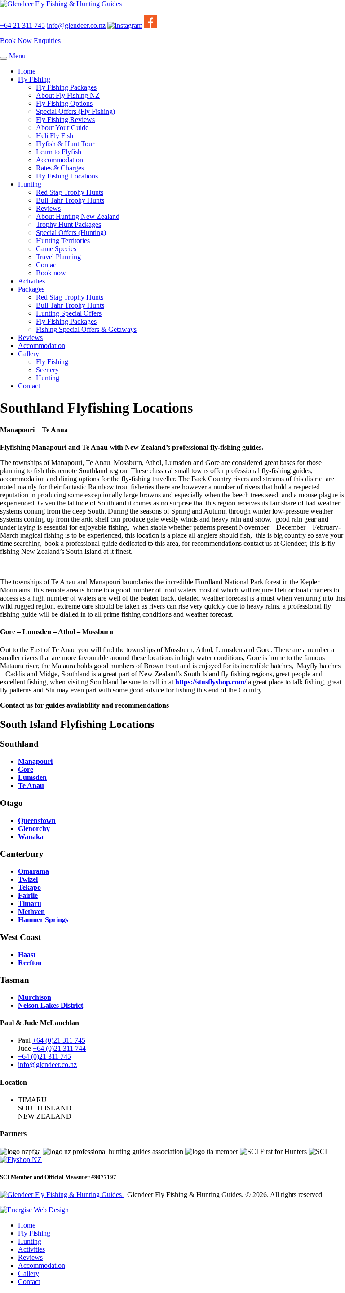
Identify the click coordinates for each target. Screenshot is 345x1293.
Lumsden (32, 777)
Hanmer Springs (43, 919)
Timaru (29, 903)
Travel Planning (58, 257)
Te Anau (31, 785)
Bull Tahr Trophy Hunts (70, 200)
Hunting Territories (63, 240)
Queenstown (37, 820)
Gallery (28, 353)
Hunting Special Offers (69, 313)
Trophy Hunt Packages (68, 224)
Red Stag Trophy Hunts (69, 192)
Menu (17, 56)
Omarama (33, 871)
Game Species (56, 249)
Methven (31, 911)
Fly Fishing (34, 79)
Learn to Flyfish (58, 152)
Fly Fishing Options (64, 103)
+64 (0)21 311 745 (58, 1040)
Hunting (29, 184)
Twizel (28, 879)
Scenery (47, 370)
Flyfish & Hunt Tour (65, 144)
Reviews (48, 208)
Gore (25, 769)
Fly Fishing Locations (67, 176)
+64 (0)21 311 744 (59, 1048)
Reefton (30, 962)
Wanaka (31, 836)
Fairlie (28, 895)
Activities (31, 281)
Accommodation (59, 160)
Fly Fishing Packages (66, 87)
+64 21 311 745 (22, 25)
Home (26, 71)
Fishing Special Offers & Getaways (86, 329)
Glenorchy (34, 828)
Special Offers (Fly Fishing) (75, 111)
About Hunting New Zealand (77, 216)
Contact (47, 265)
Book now (51, 273)
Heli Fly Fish (54, 135)
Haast (26, 954)
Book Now (16, 40)
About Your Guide (62, 127)
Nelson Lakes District (50, 1005)
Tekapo (29, 887)
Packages (31, 289)
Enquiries (47, 40)
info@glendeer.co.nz (76, 25)
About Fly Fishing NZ (68, 95)
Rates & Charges (60, 168)
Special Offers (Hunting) (71, 232)
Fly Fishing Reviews (65, 119)
